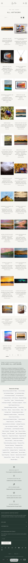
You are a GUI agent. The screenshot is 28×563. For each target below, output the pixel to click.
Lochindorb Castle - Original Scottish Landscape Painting (21, 267)
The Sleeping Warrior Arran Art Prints (21, 348)
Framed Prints (21, 407)
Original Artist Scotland (13, 435)
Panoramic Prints (21, 443)
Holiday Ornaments (10, 421)
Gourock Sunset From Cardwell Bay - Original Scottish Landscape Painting (7, 294)
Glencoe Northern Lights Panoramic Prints (20, 294)
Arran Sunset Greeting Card (7, 348)
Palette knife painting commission (10, 443)
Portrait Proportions (9, 447)
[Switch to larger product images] (21, 17)
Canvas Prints (7, 400)
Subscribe (6, 543)
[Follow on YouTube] (19, 547)
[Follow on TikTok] (22, 547)
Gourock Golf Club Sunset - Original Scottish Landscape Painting (7, 238)
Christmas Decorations (19, 400)
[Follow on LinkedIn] (25, 547)
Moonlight (12, 431)
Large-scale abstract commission (11, 426)
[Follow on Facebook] (2, 547)
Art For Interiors (15, 398)
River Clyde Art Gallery (7, 234)
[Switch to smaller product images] (23, 17)
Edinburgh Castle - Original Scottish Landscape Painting (7, 210)
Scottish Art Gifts (22, 450)
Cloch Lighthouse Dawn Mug (21, 321)
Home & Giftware (18, 421)
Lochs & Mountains (7, 428)
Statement (12, 454)
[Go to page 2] (20, 355)
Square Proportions (5, 454)
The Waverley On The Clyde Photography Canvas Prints (21, 126)
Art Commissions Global (19, 393)
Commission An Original (6, 402)
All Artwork (17, 9)
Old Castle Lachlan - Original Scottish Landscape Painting (7, 267)
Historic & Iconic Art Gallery (21, 67)
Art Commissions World (6, 398)
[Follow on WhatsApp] (2, 549)
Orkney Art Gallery (8, 440)
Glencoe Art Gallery (7, 178)
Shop (13, 9)
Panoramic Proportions (9, 445)
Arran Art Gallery (7, 38)
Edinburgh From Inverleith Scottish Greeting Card (7, 99)
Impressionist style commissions (9, 424)
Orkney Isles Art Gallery (18, 440)
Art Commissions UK (19, 395)
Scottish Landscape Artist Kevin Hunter (21, 39)
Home (10, 9)
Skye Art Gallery (22, 452)
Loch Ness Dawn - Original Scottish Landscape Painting (21, 238)
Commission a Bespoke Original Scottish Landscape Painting (21, 42)
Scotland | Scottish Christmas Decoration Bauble (7, 126)
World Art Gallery (14, 459)
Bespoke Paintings (22, 398)
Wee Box (17, 457)
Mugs (16, 431)
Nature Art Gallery (22, 431)
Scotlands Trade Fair (14, 450)
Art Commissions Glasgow (9, 393)
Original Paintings (7, 438)
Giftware (9, 409)
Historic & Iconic (21, 414)
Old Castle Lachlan (11, 433)
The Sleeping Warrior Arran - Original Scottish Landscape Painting (21, 153)
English (16, 553)
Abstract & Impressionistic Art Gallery (10, 390)
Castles (12, 400)
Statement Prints (7, 457)
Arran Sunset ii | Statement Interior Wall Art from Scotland (7, 70)
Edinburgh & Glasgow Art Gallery (7, 95)
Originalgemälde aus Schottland (18, 438)
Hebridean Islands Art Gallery (17, 412)
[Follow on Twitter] (5, 547)
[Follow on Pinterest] (15, 547)
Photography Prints (19, 445)
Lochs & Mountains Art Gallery (20, 235)
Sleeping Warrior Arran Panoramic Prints (7, 41)
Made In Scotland (5, 431)
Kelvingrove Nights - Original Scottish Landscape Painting (21, 182)
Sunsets (13, 457)
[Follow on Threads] (12, 547)
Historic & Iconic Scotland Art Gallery (10, 419)
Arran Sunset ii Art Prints (20, 97)
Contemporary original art (17, 402)
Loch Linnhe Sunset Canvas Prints (7, 322)
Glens (22, 409)
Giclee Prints (4, 409)
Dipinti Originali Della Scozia (14, 405)
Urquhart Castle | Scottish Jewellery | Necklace (21, 71)
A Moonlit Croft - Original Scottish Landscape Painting (21, 210)
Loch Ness (21, 426)
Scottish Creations (14, 452)
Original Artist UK (22, 435)
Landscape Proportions (20, 424)
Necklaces (4, 433)
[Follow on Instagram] (8, 547)
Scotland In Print (6, 450)
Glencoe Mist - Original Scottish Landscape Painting (7, 181)
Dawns (24, 402)
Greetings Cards (8, 412)
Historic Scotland (21, 419)
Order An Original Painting (21, 433)
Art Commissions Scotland (10, 395)
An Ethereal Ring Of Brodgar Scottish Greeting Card (7, 153)
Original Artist (5, 435)
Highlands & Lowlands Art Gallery (10, 414)
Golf (25, 409)
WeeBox (22, 457)
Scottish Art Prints (6, 452)
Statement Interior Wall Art (21, 454)
